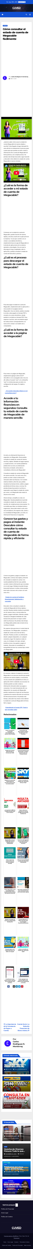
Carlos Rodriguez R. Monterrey (19, 76)
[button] (26, 14)
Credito (6, 1128)
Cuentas (5, 25)
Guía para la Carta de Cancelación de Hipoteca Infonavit (15, 1187)
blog (5, 1146)
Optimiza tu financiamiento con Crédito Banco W (13, 1133)
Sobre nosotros (27, 1245)
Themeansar (16, 1238)
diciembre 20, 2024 (11, 1136)
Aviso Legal (4, 1213)
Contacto (16, 1242)
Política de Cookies (7, 1216)
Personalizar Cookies (25, 1242)
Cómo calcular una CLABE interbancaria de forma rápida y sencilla (16, 1101)
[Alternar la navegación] (30, 14)
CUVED (16, 7)
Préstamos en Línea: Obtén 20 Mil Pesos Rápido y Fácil (13, 1169)
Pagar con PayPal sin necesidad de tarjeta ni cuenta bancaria (15, 1084)
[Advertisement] (16, 58)
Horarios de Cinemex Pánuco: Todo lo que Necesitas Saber (13, 1151)
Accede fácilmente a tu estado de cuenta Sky (15, 1065)
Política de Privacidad (7, 1209)
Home (5, 1242)
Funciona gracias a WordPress (11, 1236)
